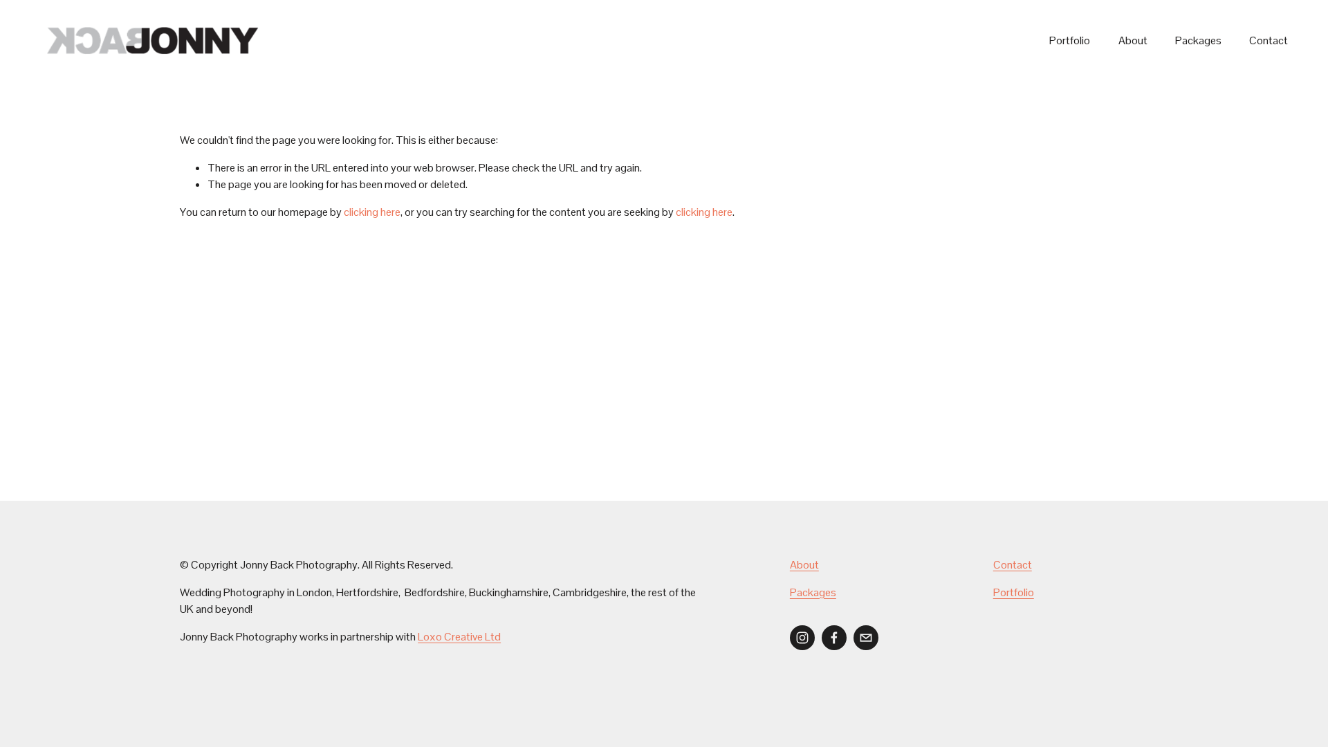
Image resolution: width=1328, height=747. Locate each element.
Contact (1268, 40)
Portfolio (1069, 40)
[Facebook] (834, 637)
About (1132, 40)
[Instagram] (802, 637)
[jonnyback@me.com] (866, 637)
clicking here (372, 212)
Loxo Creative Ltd (459, 636)
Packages (1198, 40)
